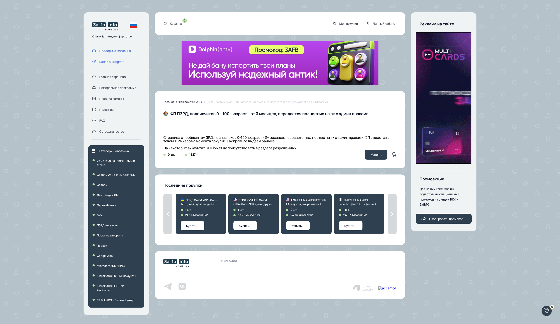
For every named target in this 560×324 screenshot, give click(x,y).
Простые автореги (110, 235)
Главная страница (112, 77)
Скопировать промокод (446, 219)
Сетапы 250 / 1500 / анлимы (116, 175)
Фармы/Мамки (106, 205)
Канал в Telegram (111, 62)
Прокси (102, 246)
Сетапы (102, 185)
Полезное (106, 109)
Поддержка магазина (115, 51)
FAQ (102, 120)
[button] (167, 214)
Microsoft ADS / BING (111, 266)
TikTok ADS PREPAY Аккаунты (116, 276)
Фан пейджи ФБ (107, 195)
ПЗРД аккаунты (107, 225)
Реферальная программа (117, 88)
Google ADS (105, 256)
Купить (376, 154)
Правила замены (111, 99)
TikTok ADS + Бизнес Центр (115, 300)
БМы (100, 215)
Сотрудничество (111, 131)
